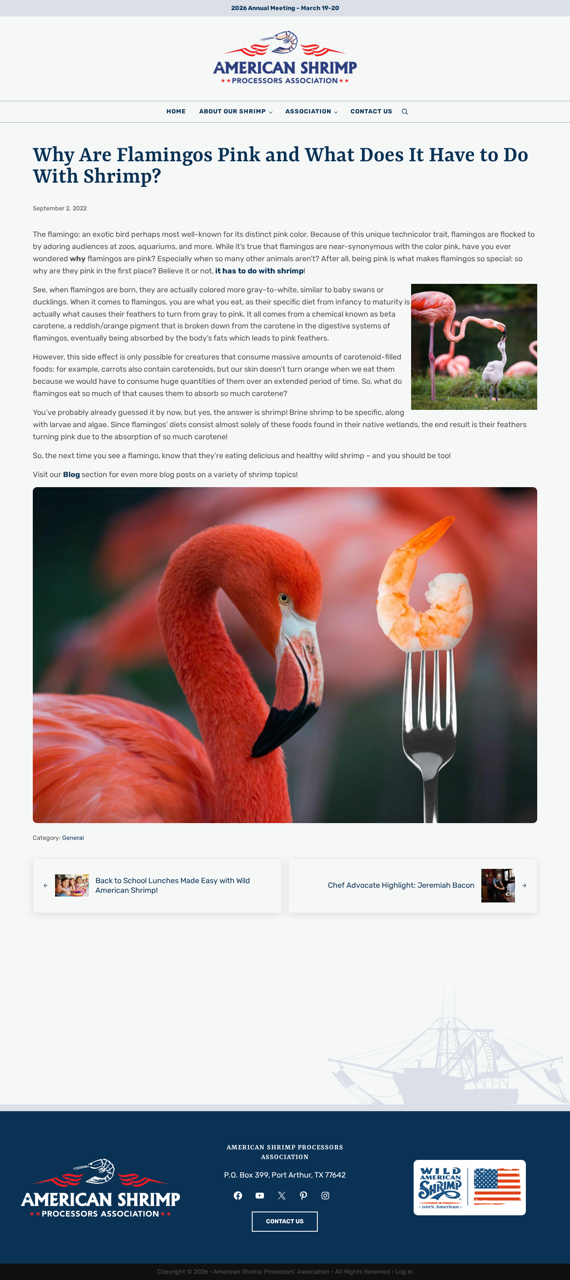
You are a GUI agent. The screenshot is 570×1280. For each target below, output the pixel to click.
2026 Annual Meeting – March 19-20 (285, 8)
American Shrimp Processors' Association (272, 1271)
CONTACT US (284, 1221)
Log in (404, 1271)
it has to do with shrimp (259, 270)
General (73, 838)
